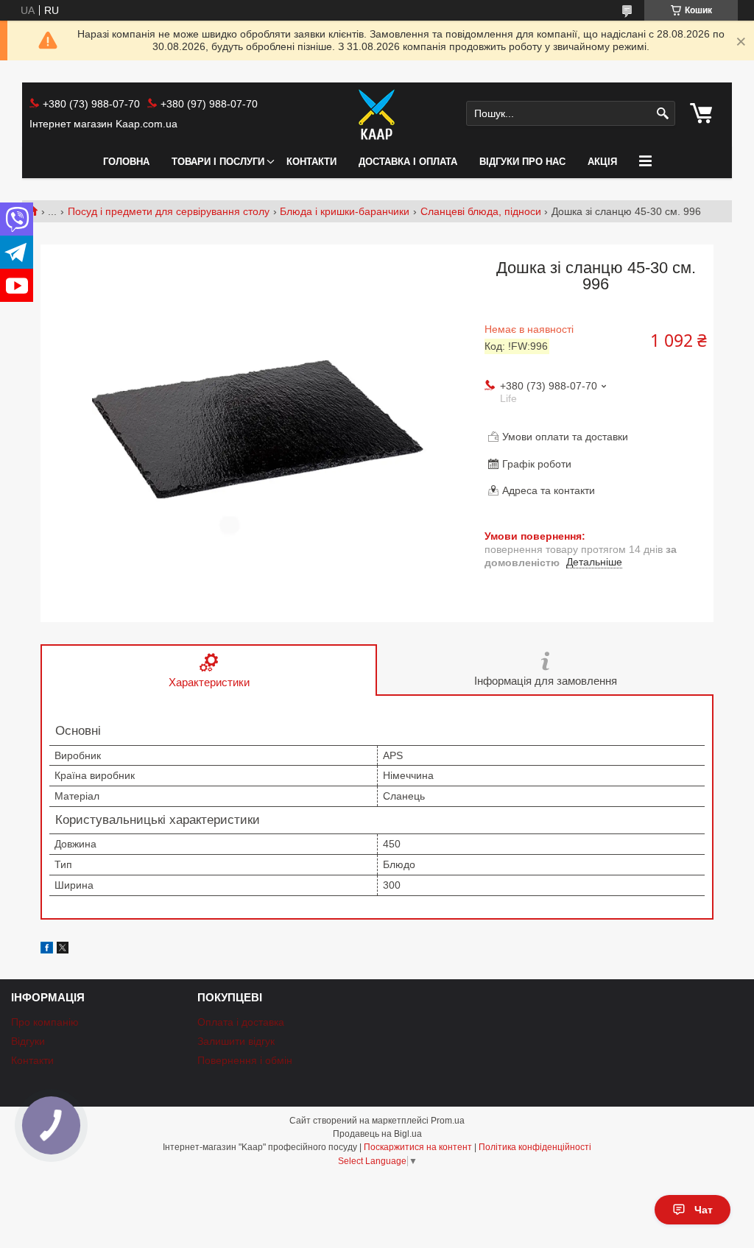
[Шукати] (662, 113)
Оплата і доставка (240, 1022)
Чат (703, 1210)
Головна (126, 161)
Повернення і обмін (244, 1060)
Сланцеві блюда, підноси (480, 211)
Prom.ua (448, 1120)
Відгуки (28, 1041)
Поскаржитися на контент (418, 1147)
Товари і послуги (218, 161)
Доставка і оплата (408, 161)
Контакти (311, 161)
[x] (62, 950)
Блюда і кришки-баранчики (344, 211)
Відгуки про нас (522, 161)
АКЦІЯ (602, 161)
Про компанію (45, 1022)
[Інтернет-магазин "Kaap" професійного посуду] (376, 114)
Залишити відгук (236, 1041)
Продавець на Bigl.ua (377, 1134)
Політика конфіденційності (535, 1147)
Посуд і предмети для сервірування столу (168, 211)
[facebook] (46, 950)
